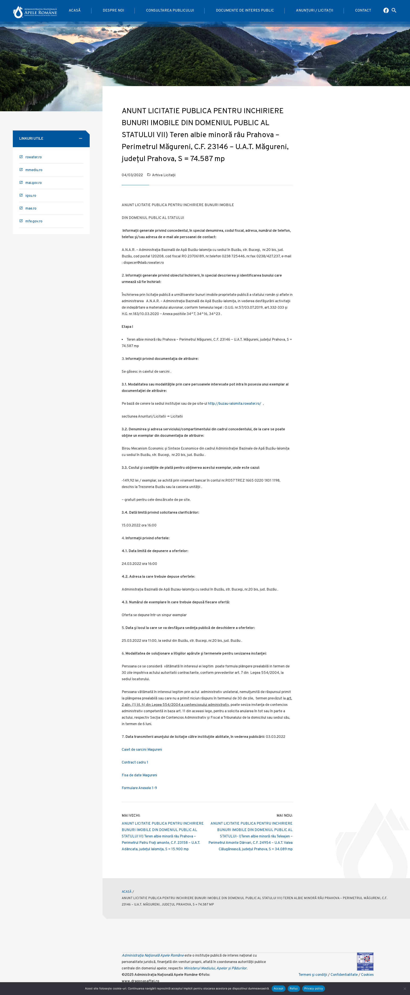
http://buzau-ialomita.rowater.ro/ (234, 404)
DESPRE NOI (113, 10)
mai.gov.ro (33, 183)
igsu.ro (30, 195)
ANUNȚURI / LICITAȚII (314, 10)
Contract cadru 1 (135, 762)
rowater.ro (33, 157)
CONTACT (363, 10)
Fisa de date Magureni (139, 775)
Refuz (294, 988)
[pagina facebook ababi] (386, 11)
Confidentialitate (344, 975)
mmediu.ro (33, 170)
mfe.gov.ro (33, 221)
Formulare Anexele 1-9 (139, 788)
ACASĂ (75, 10)
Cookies (367, 975)
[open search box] (394, 11)
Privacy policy (313, 988)
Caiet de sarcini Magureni (142, 749)
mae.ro (30, 208)
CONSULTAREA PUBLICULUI (170, 10)
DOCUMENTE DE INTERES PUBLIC (245, 10)
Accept (279, 988)
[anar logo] (35, 11)
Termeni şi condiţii (313, 975)
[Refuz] (405, 988)
